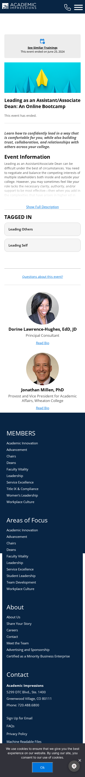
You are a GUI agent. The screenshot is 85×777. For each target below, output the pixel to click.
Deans (11, 462)
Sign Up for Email (19, 718)
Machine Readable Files (24, 741)
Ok (42, 767)
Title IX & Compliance (22, 489)
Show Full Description (42, 207)
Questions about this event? (42, 277)
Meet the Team (18, 643)
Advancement (17, 449)
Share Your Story (19, 623)
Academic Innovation (22, 443)
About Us (13, 617)
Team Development (21, 582)
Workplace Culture (20, 502)
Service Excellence (20, 482)
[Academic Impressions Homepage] (19, 6)
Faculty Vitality (17, 469)
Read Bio (42, 343)
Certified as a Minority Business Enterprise (38, 656)
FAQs (10, 726)
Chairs (11, 456)
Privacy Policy (17, 734)
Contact (12, 636)
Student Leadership (21, 576)
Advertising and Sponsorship (28, 649)
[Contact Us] (67, 7)
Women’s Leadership (22, 495)
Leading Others (20, 229)
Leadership (15, 476)
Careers (12, 630)
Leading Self (17, 245)
